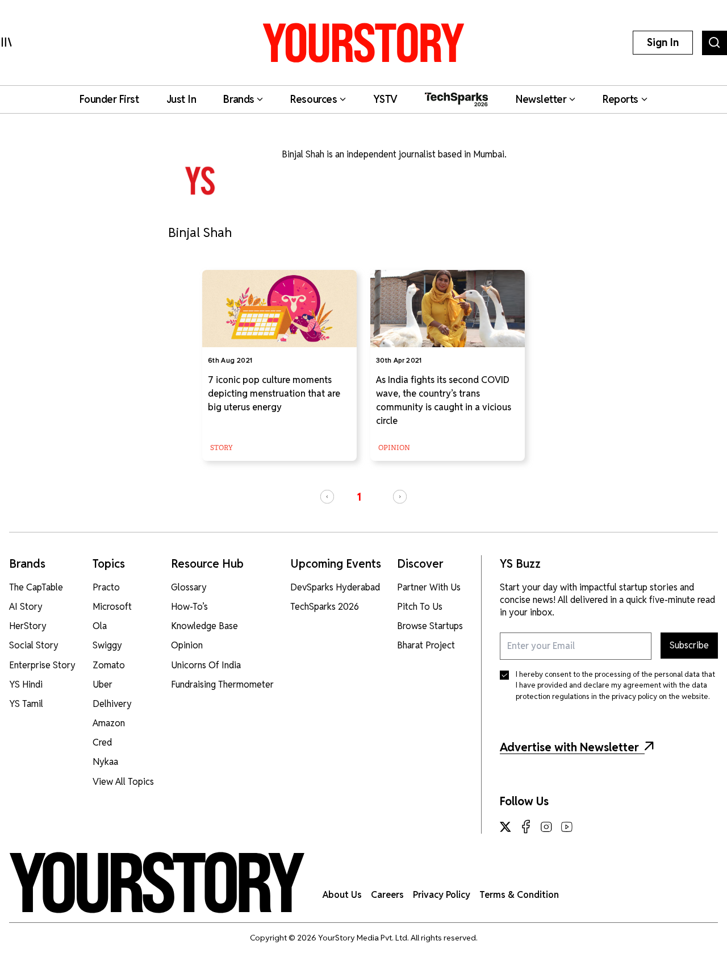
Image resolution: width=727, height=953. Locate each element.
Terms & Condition (519, 895)
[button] (327, 496)
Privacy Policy (441, 895)
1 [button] (359, 496)
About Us (342, 895)
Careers (387, 895)
